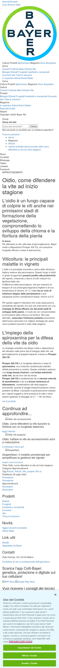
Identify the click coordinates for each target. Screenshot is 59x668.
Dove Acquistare (48, 62)
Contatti (13, 1)
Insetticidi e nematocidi (38, 71)
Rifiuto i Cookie (29, 655)
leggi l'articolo (8, 431)
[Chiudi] (55, 594)
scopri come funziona (12, 462)
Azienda (6, 1)
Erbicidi (14, 71)
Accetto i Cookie (29, 663)
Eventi (24, 78)
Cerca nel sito (9, 122)
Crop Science (11, 4)
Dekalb (5, 542)
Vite (34, 68)
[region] (29, 629)
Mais (21, 68)
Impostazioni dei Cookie (29, 647)
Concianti (6, 74)
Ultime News (8, 530)
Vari (13, 74)
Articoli (17, 78)
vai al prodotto (9, 401)
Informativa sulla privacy (20, 641)
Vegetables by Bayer (12, 545)
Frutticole (14, 68)
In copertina (8, 78)
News (30, 78)
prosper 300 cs (34, 471)
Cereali (5, 68)
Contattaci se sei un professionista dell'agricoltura (26, 561)
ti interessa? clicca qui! (13, 446)
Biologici (6, 71)
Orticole (28, 68)
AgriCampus (24, 62)
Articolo (10, 471)
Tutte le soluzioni (24, 74)
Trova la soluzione (11, 134)
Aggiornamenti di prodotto (14, 527)
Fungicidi (22, 71)
